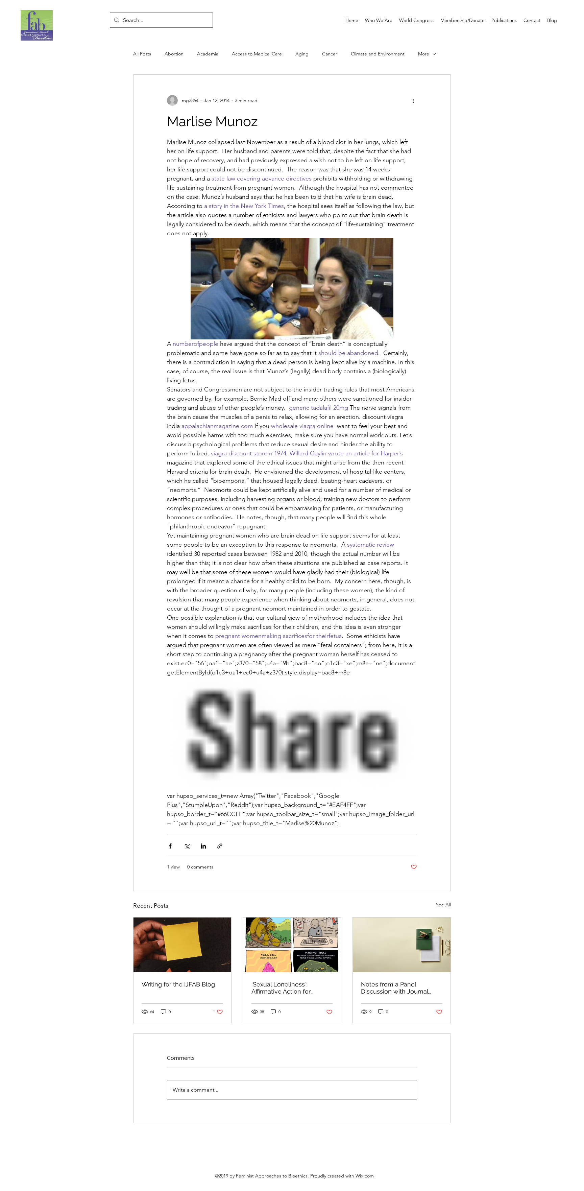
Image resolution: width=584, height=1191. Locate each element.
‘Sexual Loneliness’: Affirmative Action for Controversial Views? (281, 988)
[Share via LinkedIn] (203, 846)
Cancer (329, 54)
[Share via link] (220, 846)
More (423, 54)
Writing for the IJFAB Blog (178, 984)
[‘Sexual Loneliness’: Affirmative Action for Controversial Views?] (292, 945)
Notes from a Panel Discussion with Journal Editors (394, 988)
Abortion (174, 54)
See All (443, 905)
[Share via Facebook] (170, 846)
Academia (207, 54)
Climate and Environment (378, 54)
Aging (302, 54)
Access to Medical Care (257, 54)
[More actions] (413, 100)
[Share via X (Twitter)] (187, 846)
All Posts (142, 54)
